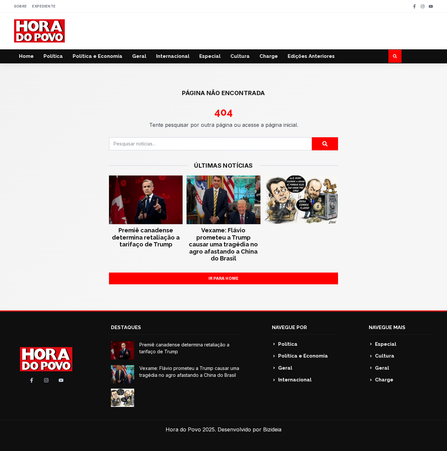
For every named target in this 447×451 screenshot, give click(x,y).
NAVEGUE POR (289, 327)
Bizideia (272, 429)
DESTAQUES (126, 327)
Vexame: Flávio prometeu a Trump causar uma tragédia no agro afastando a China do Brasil (223, 244)
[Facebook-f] (414, 6)
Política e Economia (97, 56)
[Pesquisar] (325, 143)
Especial (210, 56)
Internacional (172, 56)
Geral (139, 56)
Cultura (240, 56)
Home (26, 56)
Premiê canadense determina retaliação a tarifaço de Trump (146, 237)
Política (53, 56)
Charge (268, 56)
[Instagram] (422, 6)
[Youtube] (431, 6)
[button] (395, 56)
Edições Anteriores (311, 56)
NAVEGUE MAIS (387, 327)
